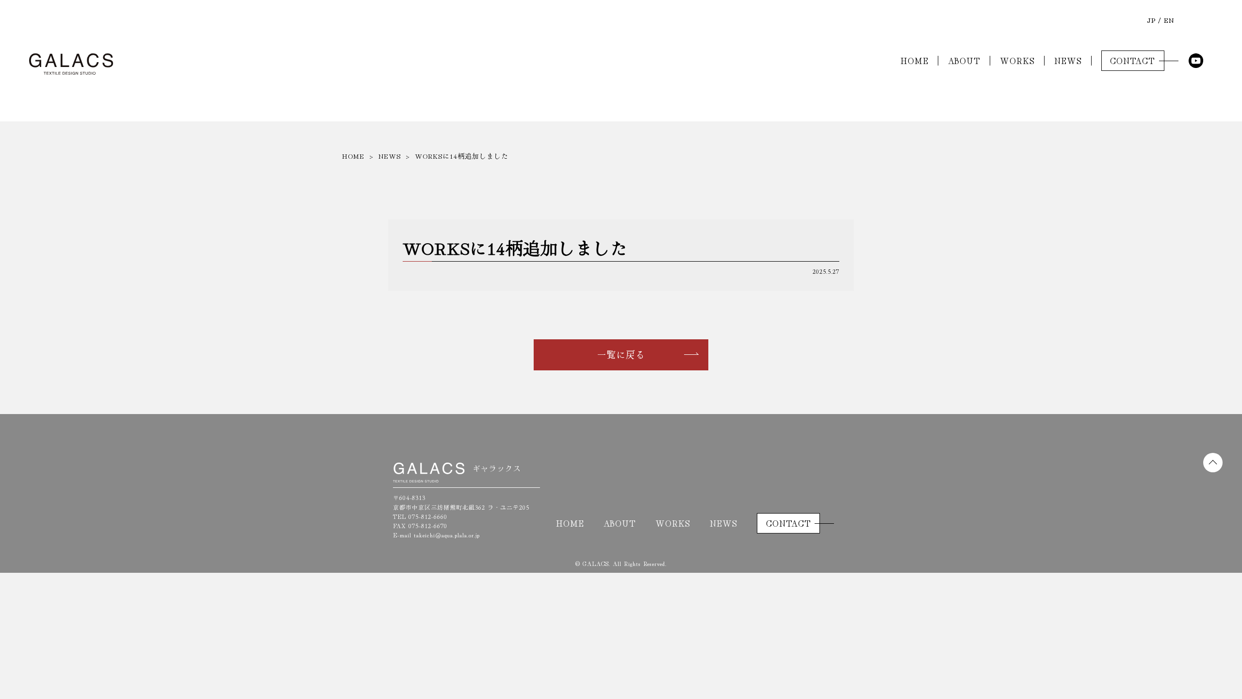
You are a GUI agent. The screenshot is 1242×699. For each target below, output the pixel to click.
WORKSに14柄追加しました (461, 156)
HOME (914, 60)
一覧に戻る (621, 354)
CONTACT (1132, 60)
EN (1169, 20)
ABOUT (964, 60)
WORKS (1017, 60)
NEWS (1068, 60)
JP (1151, 20)
